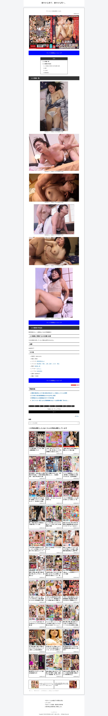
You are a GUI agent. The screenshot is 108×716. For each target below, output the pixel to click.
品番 (45, 68)
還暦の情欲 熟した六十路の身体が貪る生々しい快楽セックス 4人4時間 (49, 393)
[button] (78, 423)
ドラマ (54, 363)
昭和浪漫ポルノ (41, 361)
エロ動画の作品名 (47, 63)
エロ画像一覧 (46, 61)
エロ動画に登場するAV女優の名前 (52, 65)
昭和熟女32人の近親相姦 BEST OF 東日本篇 (42, 398)
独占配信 (39, 363)
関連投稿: (46, 72)
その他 (45, 70)
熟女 (58, 363)
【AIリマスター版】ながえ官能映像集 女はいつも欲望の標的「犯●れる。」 (50, 400)
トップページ (54, 712)
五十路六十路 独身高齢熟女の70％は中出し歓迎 (43, 395)
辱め (43, 363)
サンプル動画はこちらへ (53, 53)
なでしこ (39, 368)
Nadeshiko (39, 371)
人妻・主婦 (48, 363)
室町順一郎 (37, 366)
